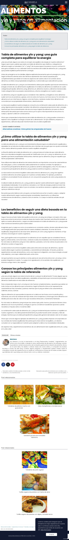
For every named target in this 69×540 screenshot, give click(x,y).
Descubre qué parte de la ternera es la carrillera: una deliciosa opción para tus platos (51, 371)
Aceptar (51, 534)
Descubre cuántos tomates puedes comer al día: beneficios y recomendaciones (16, 371)
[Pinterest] (13, 365)
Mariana (13, 339)
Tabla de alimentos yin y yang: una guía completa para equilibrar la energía (27, 39)
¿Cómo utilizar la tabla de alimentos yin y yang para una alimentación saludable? (29, 41)
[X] (8, 365)
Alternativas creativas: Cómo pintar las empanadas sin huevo (27, 129)
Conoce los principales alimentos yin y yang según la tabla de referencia (26, 46)
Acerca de (5, 335)
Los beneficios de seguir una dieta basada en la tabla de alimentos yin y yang (28, 44)
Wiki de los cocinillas (26, 536)
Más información (46, 530)
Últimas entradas (15, 335)
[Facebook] (3, 365)
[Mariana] (5, 345)
